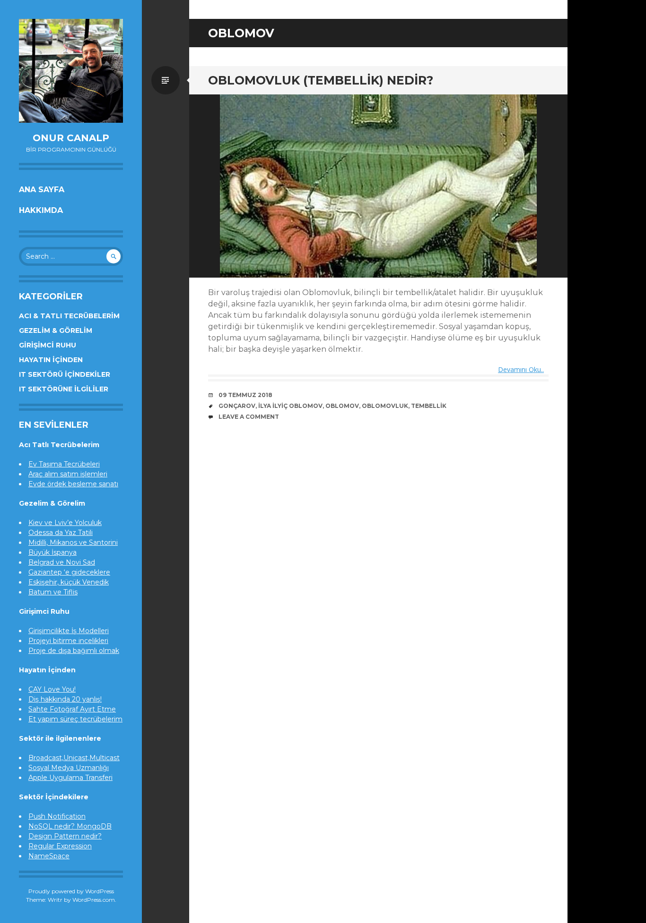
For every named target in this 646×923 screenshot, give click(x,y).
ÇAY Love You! (52, 689)
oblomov (342, 405)
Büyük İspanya (52, 552)
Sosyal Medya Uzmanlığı (68, 767)
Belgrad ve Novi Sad (61, 562)
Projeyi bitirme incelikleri (68, 640)
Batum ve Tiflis (53, 592)
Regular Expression (60, 846)
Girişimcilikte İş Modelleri (68, 631)
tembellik (428, 405)
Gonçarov (236, 405)
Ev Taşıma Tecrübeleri (64, 464)
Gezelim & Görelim (55, 330)
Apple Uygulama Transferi (70, 777)
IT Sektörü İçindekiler (64, 374)
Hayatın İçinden (51, 360)
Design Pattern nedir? (65, 836)
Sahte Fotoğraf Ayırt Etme (72, 709)
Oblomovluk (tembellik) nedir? (320, 80)
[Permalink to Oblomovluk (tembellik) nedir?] (378, 186)
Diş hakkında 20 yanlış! (65, 699)
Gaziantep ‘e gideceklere (69, 572)
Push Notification (57, 816)
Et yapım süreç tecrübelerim (75, 719)
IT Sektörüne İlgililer (63, 389)
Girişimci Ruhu (47, 345)
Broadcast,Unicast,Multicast (74, 758)
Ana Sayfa (41, 189)
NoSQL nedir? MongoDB (70, 826)
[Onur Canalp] (71, 71)
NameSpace (49, 856)
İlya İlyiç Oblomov (290, 405)
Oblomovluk (385, 405)
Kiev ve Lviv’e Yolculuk (65, 522)
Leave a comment (248, 416)
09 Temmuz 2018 (245, 394)
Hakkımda (41, 210)
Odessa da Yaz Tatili (60, 532)
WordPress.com (93, 899)
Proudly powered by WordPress (71, 891)
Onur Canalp (71, 138)
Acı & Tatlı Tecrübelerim (69, 316)
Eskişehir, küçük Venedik (68, 582)
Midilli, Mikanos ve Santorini (73, 542)
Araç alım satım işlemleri (67, 474)
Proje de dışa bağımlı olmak (73, 650)
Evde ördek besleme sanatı (73, 484)
